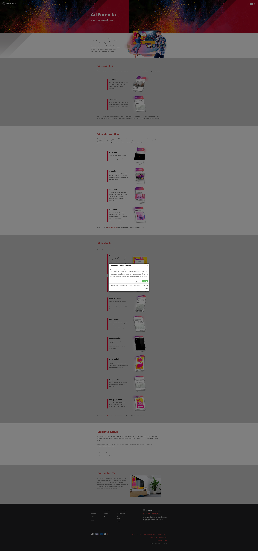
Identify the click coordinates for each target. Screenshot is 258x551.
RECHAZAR (138, 281)
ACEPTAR (145, 281)
